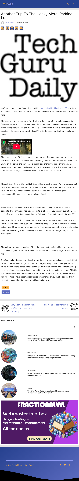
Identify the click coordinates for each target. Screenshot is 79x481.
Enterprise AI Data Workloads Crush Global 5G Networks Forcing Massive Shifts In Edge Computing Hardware (51, 357)
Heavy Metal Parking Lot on (53, 108)
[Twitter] (65, 465)
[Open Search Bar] (68, 4)
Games (5, 287)
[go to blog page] (74, 327)
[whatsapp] (7, 28)
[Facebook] (69, 465)
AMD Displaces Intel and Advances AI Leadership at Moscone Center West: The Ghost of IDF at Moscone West (50, 339)
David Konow (9, 23)
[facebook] (2, 28)
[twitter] (12, 28)
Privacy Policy (23, 465)
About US (32, 465)
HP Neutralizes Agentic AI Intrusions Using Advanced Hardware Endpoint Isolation (51, 374)
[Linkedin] (60, 465)
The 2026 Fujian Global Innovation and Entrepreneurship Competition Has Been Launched (48, 392)
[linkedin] (16, 28)
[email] (21, 28)
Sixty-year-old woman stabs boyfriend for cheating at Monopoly (23, 308)
